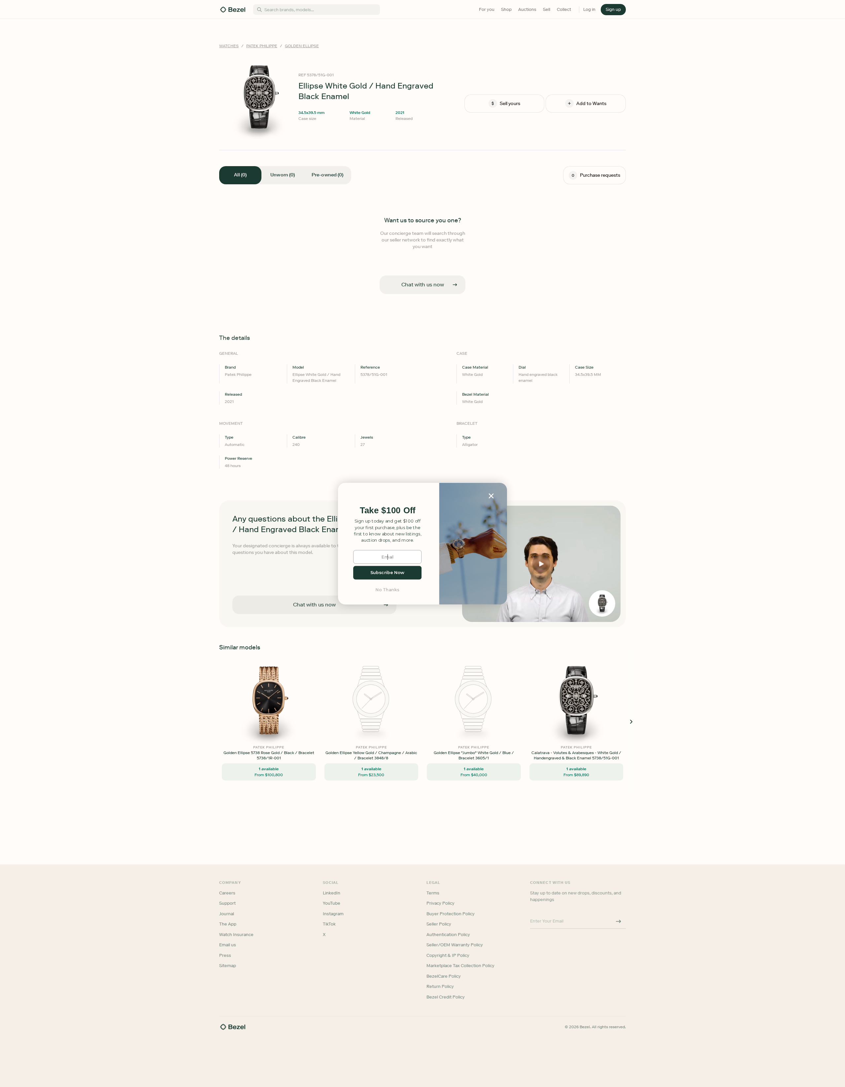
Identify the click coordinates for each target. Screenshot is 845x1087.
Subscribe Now (387, 572)
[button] (387, 510)
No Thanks (387, 589)
